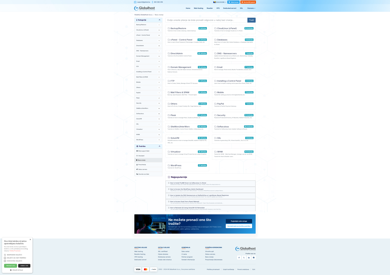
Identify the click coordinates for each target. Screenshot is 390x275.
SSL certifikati (163, 251)
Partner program (187, 257)
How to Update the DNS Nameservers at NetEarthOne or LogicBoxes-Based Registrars (199, 196)
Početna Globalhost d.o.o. (144, 15)
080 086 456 (158, 2)
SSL (241, 8)
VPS (218, 8)
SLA (253, 269)
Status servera (210, 254)
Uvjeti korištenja (228, 269)
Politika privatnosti (213, 269)
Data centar (185, 251)
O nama (184, 254)
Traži (251, 20)
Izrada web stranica (165, 259)
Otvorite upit (209, 251)
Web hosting (138, 251)
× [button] (30, 239)
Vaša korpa (234, 2)
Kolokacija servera (164, 257)
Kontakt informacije (188, 259)
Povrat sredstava (243, 269)
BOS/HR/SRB (220, 2)
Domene (251, 8)
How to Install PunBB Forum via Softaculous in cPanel (195, 183)
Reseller (210, 8)
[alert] (17, 255)
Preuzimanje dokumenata (213, 259)
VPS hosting (138, 257)
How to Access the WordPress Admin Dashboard (197, 189)
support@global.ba (143, 2)
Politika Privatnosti (15, 251)
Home (188, 8)
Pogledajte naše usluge (239, 221)
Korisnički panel (249, 2)
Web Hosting (198, 8)
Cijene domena (163, 254)
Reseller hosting (139, 254)
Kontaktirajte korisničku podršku (239, 226)
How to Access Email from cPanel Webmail (196, 202)
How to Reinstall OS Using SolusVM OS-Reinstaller (196, 208)
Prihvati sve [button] (10, 266)
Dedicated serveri (229, 8)
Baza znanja (209, 257)
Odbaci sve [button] (24, 266)
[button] (17, 270)
